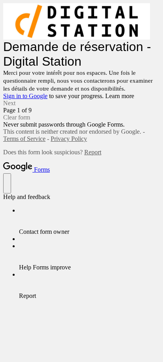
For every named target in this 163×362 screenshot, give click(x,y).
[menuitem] (89, 221)
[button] (81, 103)
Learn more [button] (119, 96)
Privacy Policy (69, 138)
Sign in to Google (25, 96)
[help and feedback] (7, 183)
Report (92, 152)
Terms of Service (24, 138)
